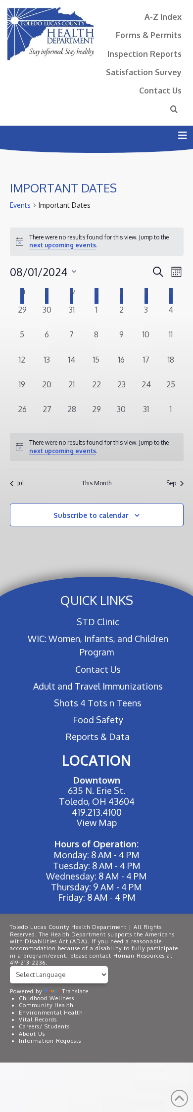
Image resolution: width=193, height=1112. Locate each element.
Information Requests (50, 1040)
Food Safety (98, 719)
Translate (75, 991)
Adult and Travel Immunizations (97, 686)
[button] (182, 135)
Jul (20, 483)
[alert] (97, 447)
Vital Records (38, 1019)
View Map (97, 822)
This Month (96, 483)
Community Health (46, 1005)
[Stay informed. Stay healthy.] (50, 33)
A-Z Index (163, 16)
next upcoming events (62, 245)
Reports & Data (98, 736)
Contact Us (160, 90)
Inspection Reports (144, 53)
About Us (32, 1033)
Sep (171, 483)
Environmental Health (51, 1012)
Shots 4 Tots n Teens (98, 702)
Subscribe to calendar (91, 515)
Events (20, 205)
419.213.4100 (97, 812)
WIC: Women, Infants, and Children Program (98, 645)
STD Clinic (98, 621)
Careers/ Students (44, 1026)
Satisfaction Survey (144, 72)
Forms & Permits (149, 35)
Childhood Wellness (46, 998)
